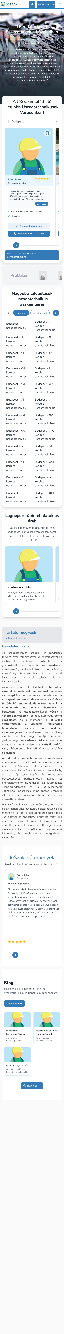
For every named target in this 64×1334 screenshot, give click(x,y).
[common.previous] (8, 245)
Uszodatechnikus (17, 638)
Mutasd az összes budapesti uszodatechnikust (22, 255)
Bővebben (41, 203)
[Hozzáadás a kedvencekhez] (60, 12)
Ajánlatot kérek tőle (31, 226)
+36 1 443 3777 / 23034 (31, 233)
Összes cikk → (32, 1086)
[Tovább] (16, 245)
